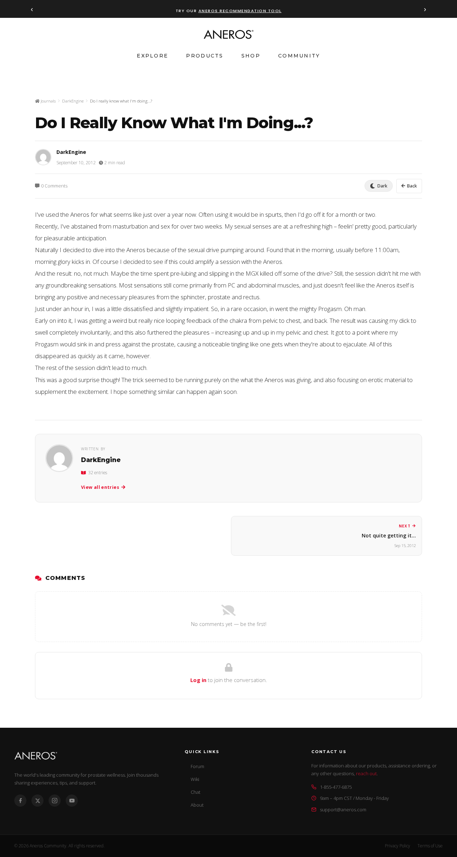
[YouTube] (72, 801)
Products (204, 55)
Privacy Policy (397, 846)
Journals (48, 101)
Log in (198, 679)
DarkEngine (73, 101)
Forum (197, 766)
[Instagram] (55, 801)
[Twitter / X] (37, 801)
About (197, 805)
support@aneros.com (343, 809)
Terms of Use (430, 846)
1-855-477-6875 (336, 787)
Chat (195, 792)
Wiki (195, 779)
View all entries (100, 487)
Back (412, 186)
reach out (366, 773)
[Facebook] (20, 801)
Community (299, 55)
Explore (152, 55)
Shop (250, 55)
